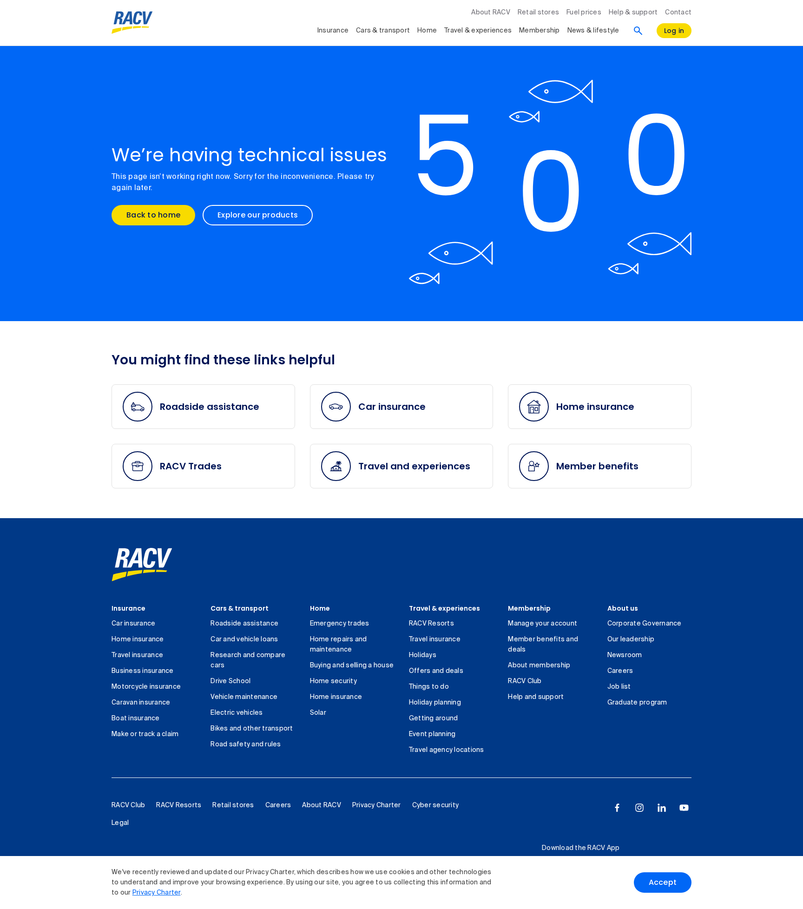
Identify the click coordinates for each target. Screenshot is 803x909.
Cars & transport (383, 30)
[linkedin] (661, 807)
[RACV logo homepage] (132, 22)
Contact (678, 12)
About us (622, 608)
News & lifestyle (593, 30)
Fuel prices (583, 12)
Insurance (333, 30)
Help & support (633, 12)
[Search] (638, 30)
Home (427, 30)
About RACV (490, 12)
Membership (539, 30)
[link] (142, 564)
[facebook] (617, 807)
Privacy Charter (156, 892)
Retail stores (538, 12)
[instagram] (639, 807)
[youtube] (684, 807)
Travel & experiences (478, 30)
